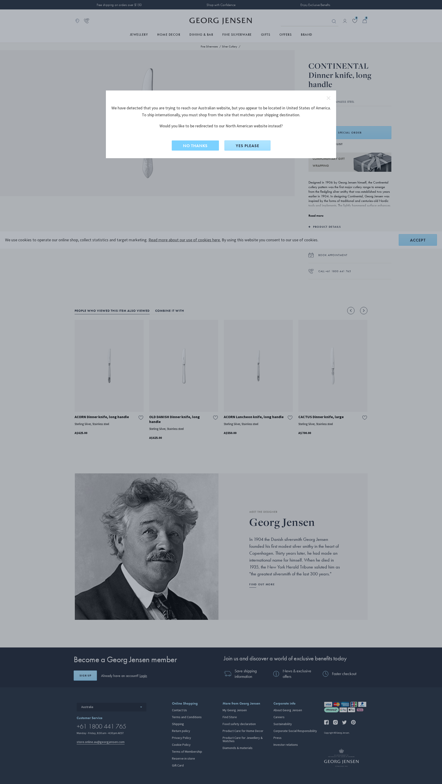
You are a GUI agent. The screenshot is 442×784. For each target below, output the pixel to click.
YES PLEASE (247, 145)
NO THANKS (195, 145)
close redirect (328, 98)
